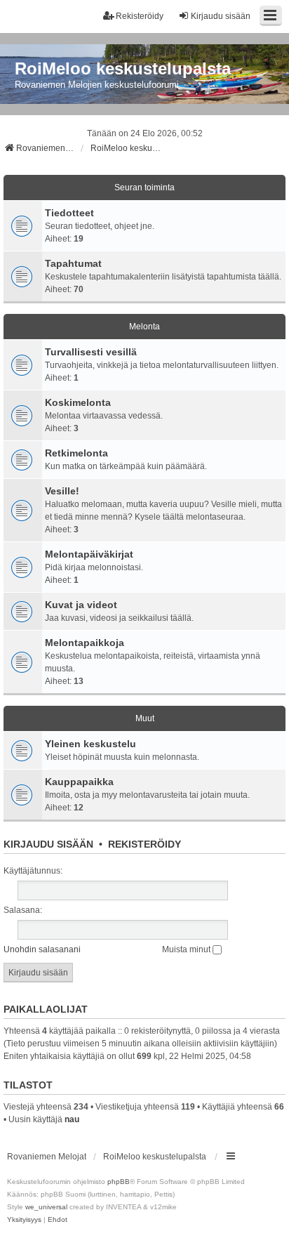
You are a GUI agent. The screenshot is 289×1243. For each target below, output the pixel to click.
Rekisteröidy (144, 844)
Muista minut (187, 949)
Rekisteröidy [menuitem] (139, 16)
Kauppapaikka (79, 781)
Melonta (144, 326)
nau (72, 1119)
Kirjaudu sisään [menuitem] (220, 16)
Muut (144, 718)
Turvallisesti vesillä (91, 351)
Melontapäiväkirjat (89, 554)
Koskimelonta (78, 402)
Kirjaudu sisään (48, 844)
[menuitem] (24, 1220)
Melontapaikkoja (84, 642)
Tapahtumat (73, 263)
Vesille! (62, 490)
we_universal (46, 1207)
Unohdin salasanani (42, 949)
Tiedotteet (69, 212)
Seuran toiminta (144, 187)
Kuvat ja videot (81, 604)
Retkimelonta (76, 453)
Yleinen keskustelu (90, 743)
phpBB (118, 1181)
